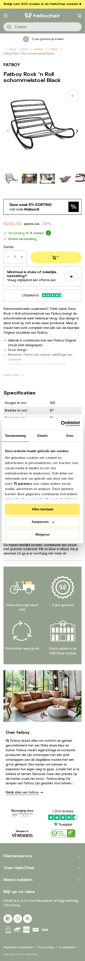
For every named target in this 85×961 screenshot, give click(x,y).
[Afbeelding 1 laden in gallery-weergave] (11, 178)
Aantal (8, 247)
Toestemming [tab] (15, 435)
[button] (5, 15)
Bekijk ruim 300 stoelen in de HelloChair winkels (41, 4)
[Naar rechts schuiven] (77, 131)
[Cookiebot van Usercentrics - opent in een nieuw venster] (61, 423)
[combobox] (42, 26)
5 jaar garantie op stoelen (48, 39)
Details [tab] (42, 435)
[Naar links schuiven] (7, 131)
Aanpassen (40, 522)
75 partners (23, 483)
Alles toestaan (42, 509)
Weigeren (42, 534)
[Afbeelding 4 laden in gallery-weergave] (65, 178)
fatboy (11, 64)
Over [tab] (69, 435)
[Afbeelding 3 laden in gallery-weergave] (47, 178)
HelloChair (31, 954)
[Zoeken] (9, 27)
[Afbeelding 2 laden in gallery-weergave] (29, 178)
